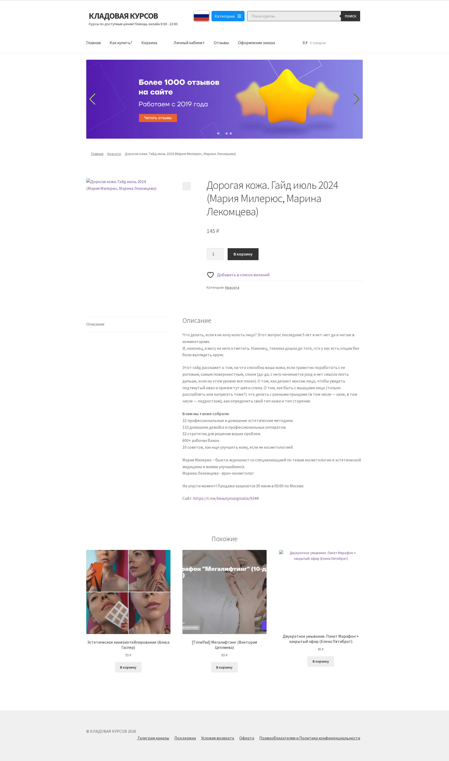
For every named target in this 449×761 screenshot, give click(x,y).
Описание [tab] (95, 324)
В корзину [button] (128, 667)
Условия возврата (217, 737)
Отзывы (221, 42)
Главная (93, 42)
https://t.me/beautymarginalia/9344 (226, 498)
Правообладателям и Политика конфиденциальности (309, 737)
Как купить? (121, 42)
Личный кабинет (189, 42)
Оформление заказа (256, 42)
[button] (186, 186)
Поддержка (185, 737)
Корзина (149, 42)
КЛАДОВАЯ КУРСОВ (123, 16)
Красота (114, 153)
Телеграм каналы (153, 737)
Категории (225, 16)
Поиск (350, 16)
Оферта (246, 737)
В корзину (243, 254)
